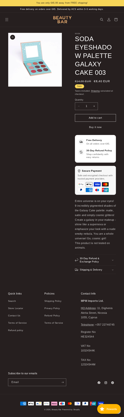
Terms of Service (17, 323)
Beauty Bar (57, 410)
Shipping (95, 91)
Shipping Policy (52, 301)
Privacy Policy (52, 308)
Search (12, 301)
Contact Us (14, 315)
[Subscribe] (62, 382)
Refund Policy (52, 315)
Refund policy (15, 330)
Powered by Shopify (71, 410)
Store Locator (15, 308)
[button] (6, 19)
